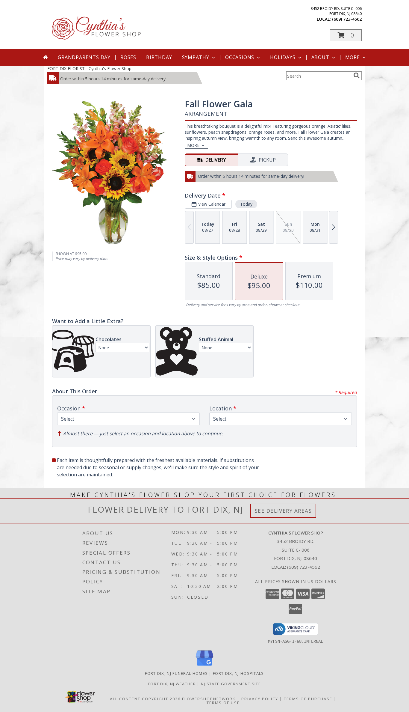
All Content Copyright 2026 (145, 699)
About (320, 57)
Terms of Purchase (308, 699)
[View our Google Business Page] (204, 666)
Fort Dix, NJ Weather (172, 684)
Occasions (239, 57)
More (352, 57)
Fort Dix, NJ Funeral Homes (176, 673)
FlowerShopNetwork (209, 699)
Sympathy (195, 57)
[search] (356, 75)
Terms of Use (223, 702)
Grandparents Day (84, 57)
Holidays (282, 57)
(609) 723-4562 (347, 19)
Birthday (159, 57)
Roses (128, 57)
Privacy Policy (259, 699)
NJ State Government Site (231, 684)
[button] (346, 35)
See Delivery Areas (283, 510)
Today (246, 204)
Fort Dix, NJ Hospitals (238, 673)
